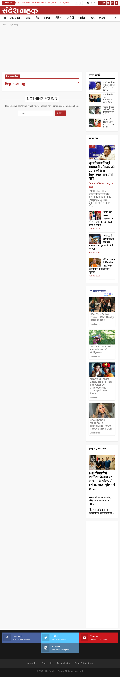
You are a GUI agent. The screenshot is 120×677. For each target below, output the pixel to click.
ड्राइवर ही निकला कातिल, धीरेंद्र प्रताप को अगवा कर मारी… (108, 123)
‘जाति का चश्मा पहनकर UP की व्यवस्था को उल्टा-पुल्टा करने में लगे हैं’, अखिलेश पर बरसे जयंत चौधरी (51, 2)
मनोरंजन (82, 18)
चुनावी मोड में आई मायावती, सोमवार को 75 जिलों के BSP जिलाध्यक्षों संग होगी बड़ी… (102, 171)
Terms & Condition (83, 663)
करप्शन (47, 18)
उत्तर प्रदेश (15, 18)
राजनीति (69, 18)
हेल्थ (92, 18)
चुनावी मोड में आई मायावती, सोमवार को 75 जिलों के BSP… (109, 86)
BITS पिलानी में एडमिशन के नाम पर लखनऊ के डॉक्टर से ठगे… (108, 98)
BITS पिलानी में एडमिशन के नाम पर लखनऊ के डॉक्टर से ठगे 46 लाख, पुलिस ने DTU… (102, 481)
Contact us (47, 663)
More (102, 18)
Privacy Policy (63, 663)
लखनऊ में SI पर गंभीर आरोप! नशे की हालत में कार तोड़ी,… (108, 111)
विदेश (58, 18)
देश (38, 18)
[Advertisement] (60, 49)
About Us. (32, 663)
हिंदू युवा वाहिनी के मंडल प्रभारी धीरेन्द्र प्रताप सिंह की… (101, 511)
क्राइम (29, 18)
